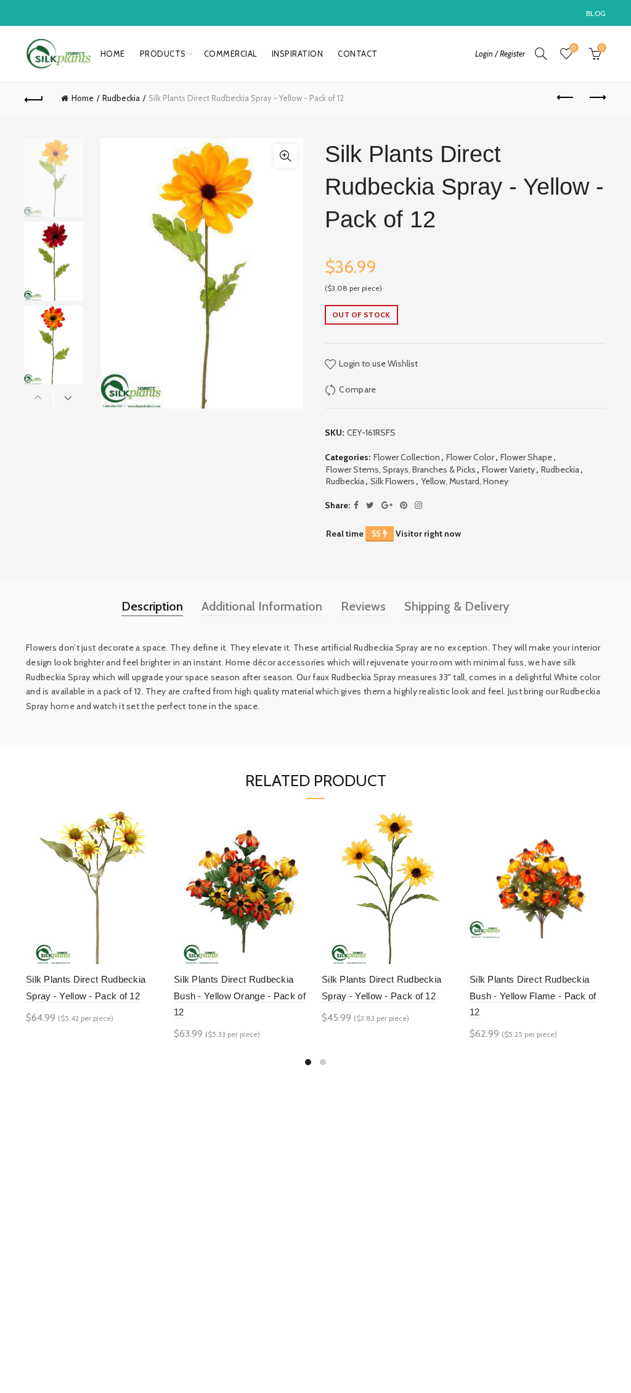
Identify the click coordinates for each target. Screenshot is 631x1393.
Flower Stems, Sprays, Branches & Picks (401, 469)
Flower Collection (406, 457)
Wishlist (574, 48)
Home (112, 54)
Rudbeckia (121, 98)
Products (163, 54)
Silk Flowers (392, 481)
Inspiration (298, 54)
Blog (596, 13)
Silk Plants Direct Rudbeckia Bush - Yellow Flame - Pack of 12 (533, 995)
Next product (596, 98)
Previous (39, 397)
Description (152, 606)
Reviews (363, 606)
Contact (358, 54)
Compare (357, 389)
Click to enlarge (285, 156)
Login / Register (500, 54)
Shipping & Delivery (457, 606)
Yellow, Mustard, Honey (464, 481)
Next (68, 397)
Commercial (230, 54)
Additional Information (262, 606)
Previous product (565, 98)
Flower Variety (508, 469)
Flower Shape (526, 457)
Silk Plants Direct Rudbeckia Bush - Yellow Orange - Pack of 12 (240, 995)
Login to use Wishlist (377, 363)
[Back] (34, 98)
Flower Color (470, 457)
